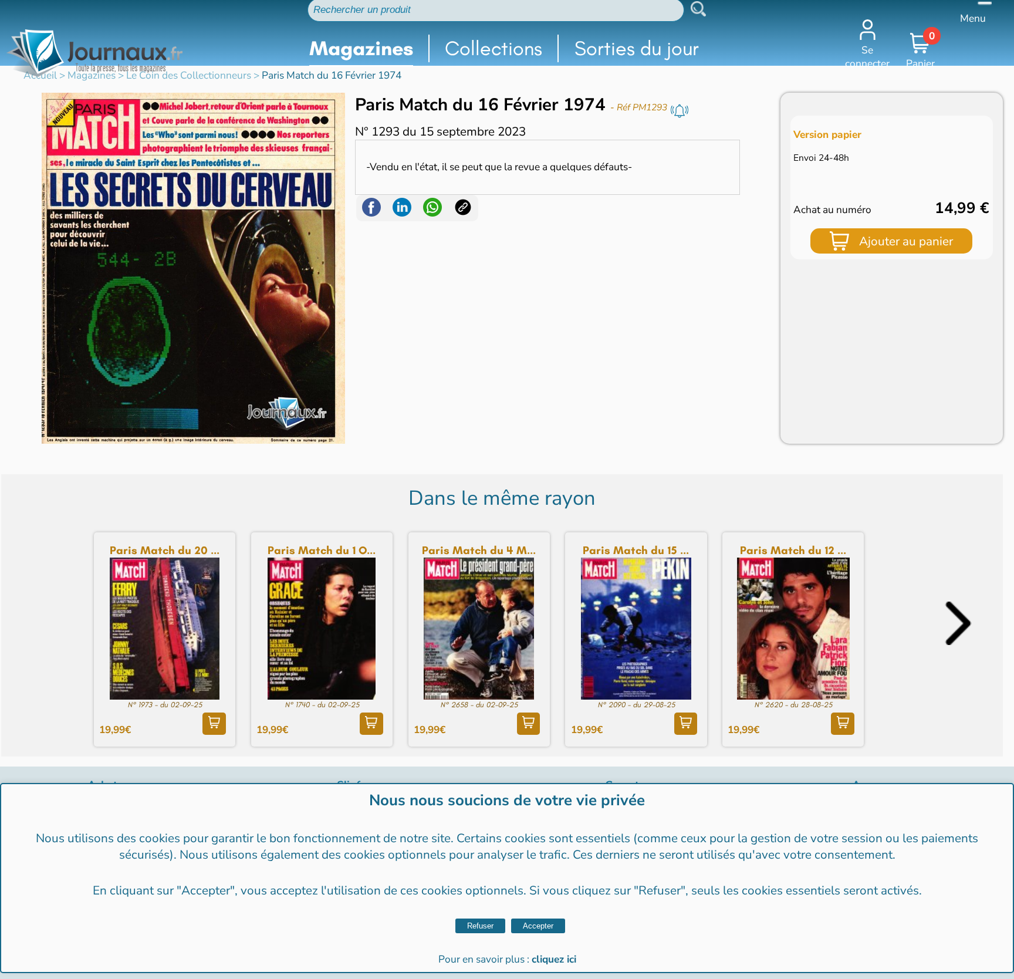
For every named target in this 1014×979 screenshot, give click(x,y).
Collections (493, 48)
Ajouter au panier (906, 241)
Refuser (480, 925)
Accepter (538, 925)
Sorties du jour (636, 48)
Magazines (361, 48)
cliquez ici (554, 959)
